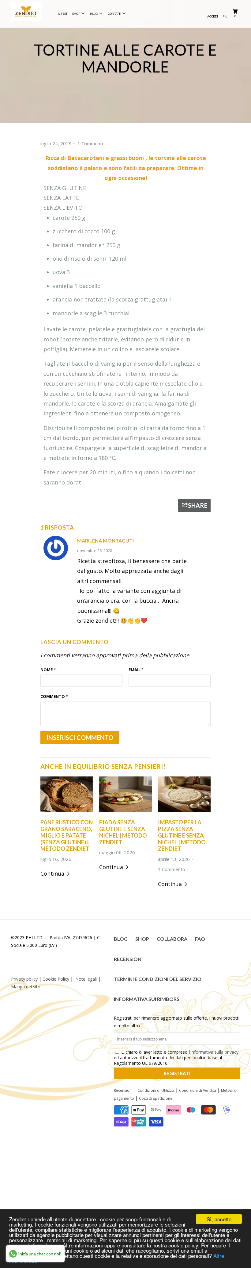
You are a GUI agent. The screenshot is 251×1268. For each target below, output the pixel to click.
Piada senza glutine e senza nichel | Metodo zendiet (123, 832)
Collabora (172, 939)
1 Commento (91, 143)
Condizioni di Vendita (197, 1090)
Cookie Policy (56, 979)
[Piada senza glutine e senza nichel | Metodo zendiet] (125, 812)
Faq (200, 939)
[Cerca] (225, 18)
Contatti (115, 13)
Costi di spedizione (155, 1098)
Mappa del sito (25, 987)
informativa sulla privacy (214, 1052)
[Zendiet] (30, 11)
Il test (62, 13)
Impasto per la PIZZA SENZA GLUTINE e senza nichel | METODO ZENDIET (182, 835)
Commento (54, 696)
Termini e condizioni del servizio (157, 979)
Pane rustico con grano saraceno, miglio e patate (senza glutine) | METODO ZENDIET (66, 835)
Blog (94, 13)
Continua (53, 873)
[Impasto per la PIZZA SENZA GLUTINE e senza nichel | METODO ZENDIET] (184, 812)
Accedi (212, 16)
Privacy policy (24, 979)
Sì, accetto (219, 1219)
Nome (48, 669)
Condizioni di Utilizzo (155, 1090)
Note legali (86, 979)
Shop (76, 13)
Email (136, 669)
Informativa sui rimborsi (147, 999)
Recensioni (128, 959)
